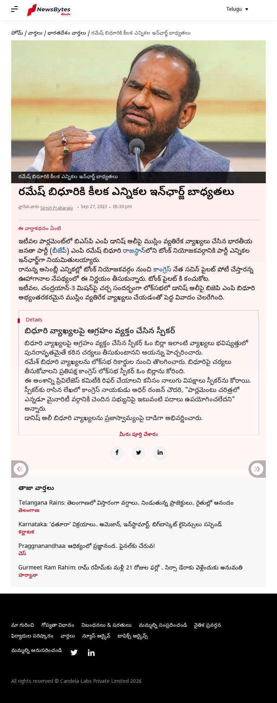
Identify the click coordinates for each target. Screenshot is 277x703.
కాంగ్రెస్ (162, 270)
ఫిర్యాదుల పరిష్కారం (32, 636)
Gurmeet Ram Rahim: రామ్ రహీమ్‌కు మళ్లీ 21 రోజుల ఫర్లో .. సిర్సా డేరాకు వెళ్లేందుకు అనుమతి (130, 568)
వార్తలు (35, 33)
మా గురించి (22, 625)
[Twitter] (138, 453)
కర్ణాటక (26, 532)
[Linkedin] (160, 453)
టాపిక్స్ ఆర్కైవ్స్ (133, 636)
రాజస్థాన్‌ (134, 251)
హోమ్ (17, 33)
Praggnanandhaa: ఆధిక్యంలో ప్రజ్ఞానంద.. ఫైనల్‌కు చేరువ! (86, 546)
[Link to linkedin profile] (91, 653)
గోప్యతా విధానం (57, 625)
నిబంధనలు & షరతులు (107, 625)
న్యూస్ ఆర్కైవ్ (96, 636)
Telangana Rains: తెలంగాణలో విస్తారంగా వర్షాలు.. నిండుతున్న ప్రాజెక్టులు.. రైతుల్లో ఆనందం (126, 503)
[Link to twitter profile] (74, 653)
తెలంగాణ (28, 511)
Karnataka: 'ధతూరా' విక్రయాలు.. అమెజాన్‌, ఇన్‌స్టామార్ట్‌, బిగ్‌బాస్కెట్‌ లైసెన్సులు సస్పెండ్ (120, 525)
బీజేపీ (59, 251)
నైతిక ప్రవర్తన (207, 625)
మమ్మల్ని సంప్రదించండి (163, 625)
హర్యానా (28, 576)
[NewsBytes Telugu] (48, 10)
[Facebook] (117, 453)
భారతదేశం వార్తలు (67, 33)
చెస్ (22, 554)
